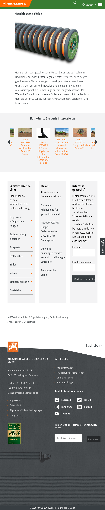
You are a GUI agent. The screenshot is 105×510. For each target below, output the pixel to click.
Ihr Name (77, 247)
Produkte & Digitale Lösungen (33, 317)
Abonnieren (93, 439)
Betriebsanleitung (19, 281)
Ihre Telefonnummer (82, 262)
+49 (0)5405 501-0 (25, 382)
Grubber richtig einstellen (18, 236)
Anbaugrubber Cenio (48, 272)
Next (96, 142)
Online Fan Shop (65, 377)
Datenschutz (16, 405)
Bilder (13, 264)
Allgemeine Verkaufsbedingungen (26, 410)
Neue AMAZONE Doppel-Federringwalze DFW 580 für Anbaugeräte (50, 231)
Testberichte (16, 255)
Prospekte (15, 247)
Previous (9, 142)
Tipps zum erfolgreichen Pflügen (17, 221)
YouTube (65, 413)
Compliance (15, 415)
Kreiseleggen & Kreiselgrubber (23, 321)
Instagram (66, 406)
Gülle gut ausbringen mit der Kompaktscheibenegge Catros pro (52, 255)
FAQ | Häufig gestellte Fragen (70, 372)
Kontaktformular (64, 367)
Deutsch (89, 4)
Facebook (66, 399)
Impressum (15, 400)
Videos (13, 273)
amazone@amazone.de (26, 392)
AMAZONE (13, 317)
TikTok (87, 399)
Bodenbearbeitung (59, 317)
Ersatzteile (15, 290)
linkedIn (88, 406)
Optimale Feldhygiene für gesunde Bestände (51, 209)
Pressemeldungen (65, 382)
